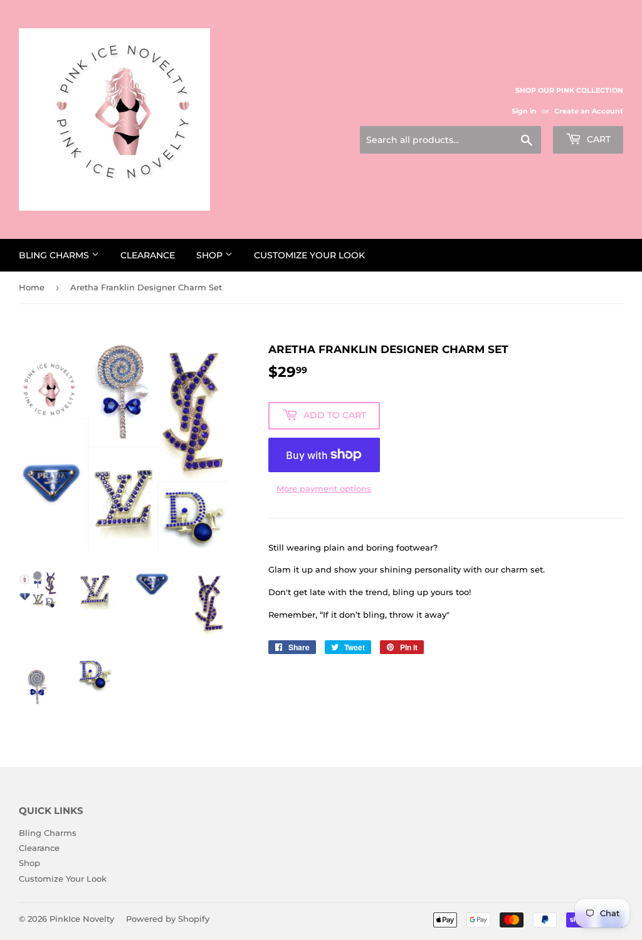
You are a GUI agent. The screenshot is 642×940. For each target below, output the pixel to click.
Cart (597, 139)
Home (32, 287)
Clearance (147, 255)
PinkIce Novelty (82, 919)
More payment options (323, 488)
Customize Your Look (309, 255)
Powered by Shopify (167, 919)
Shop (210, 255)
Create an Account (588, 111)
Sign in (524, 111)
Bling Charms (55, 255)
